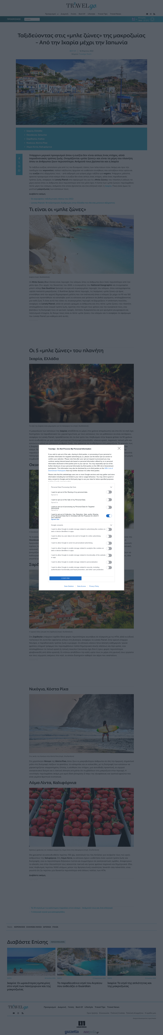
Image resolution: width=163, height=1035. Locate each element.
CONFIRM (65, 578)
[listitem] (81, 487)
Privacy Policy (94, 586)
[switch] (109, 492)
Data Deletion (69, 586)
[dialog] (81, 517)
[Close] (120, 449)
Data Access (81, 586)
